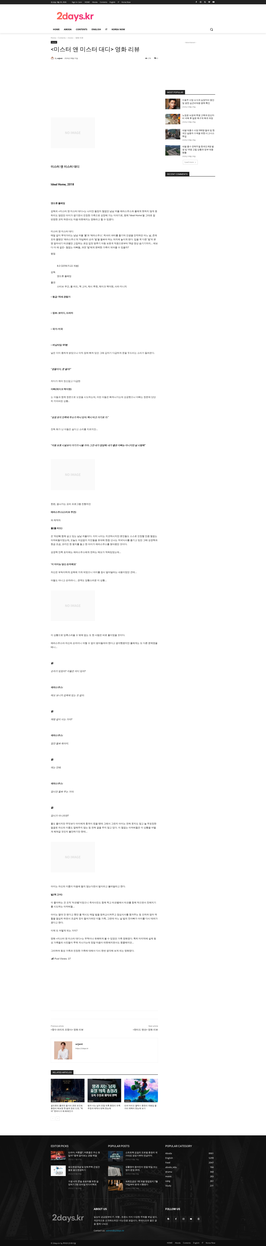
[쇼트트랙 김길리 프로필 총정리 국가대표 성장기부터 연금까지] (115, 1156)
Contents (62, 37)
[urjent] (53, 58)
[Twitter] (205, 2)
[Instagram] (200, 2)
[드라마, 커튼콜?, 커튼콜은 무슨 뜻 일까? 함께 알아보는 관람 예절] (58, 1156)
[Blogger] (168, 1219)
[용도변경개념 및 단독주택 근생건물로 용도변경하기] (58, 1171)
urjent (59, 58)
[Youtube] (213, 2)
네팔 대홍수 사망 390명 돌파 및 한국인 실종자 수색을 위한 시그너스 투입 (198, 133)
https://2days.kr (81, 1048)
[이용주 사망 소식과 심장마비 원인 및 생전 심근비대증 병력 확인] (172, 104)
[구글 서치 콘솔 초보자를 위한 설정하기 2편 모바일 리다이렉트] (58, 1185)
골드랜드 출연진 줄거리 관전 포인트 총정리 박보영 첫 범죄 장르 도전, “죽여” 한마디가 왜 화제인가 (67, 1108)
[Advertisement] (158, 16)
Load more (189, 162)
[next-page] (58, 1119)
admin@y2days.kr (115, 1230)
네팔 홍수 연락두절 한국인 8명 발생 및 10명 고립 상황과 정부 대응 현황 (198, 149)
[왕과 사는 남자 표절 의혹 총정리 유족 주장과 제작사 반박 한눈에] (104, 1090)
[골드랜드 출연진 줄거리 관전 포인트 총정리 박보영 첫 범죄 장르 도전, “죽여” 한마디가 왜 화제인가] (68, 1090)
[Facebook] (196, 2)
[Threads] (199, 1219)
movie (70, 37)
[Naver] (191, 1219)
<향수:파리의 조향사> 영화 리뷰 (67, 1029)
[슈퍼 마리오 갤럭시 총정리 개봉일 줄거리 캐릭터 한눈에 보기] (141, 1090)
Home (53, 37)
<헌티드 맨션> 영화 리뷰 (145, 1029)
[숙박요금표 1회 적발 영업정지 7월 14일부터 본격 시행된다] (115, 1185)
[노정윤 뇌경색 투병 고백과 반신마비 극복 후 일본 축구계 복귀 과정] (172, 119)
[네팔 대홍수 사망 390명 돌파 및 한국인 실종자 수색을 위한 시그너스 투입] (172, 134)
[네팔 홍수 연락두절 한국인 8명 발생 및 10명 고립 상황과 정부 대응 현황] (172, 150)
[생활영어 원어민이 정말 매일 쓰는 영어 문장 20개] (115, 1171)
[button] (211, 29)
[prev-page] (53, 1119)
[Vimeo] (209, 2)
